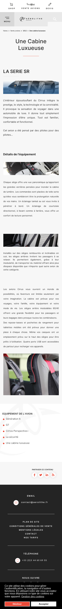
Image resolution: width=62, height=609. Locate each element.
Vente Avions (30, 8)
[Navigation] (7, 19)
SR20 (25, 31)
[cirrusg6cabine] (31, 87)
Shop (11, 8)
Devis (50, 8)
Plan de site (31, 522)
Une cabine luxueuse (18, 442)
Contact (31, 534)
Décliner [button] (17, 604)
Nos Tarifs (31, 537)
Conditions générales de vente (31, 526)
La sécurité (12, 436)
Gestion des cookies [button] (32, 596)
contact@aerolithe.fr (34, 502)
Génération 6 (13, 418)
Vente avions (15, 31)
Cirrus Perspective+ (17, 430)
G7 (7, 424)
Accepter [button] (43, 604)
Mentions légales (31, 530)
